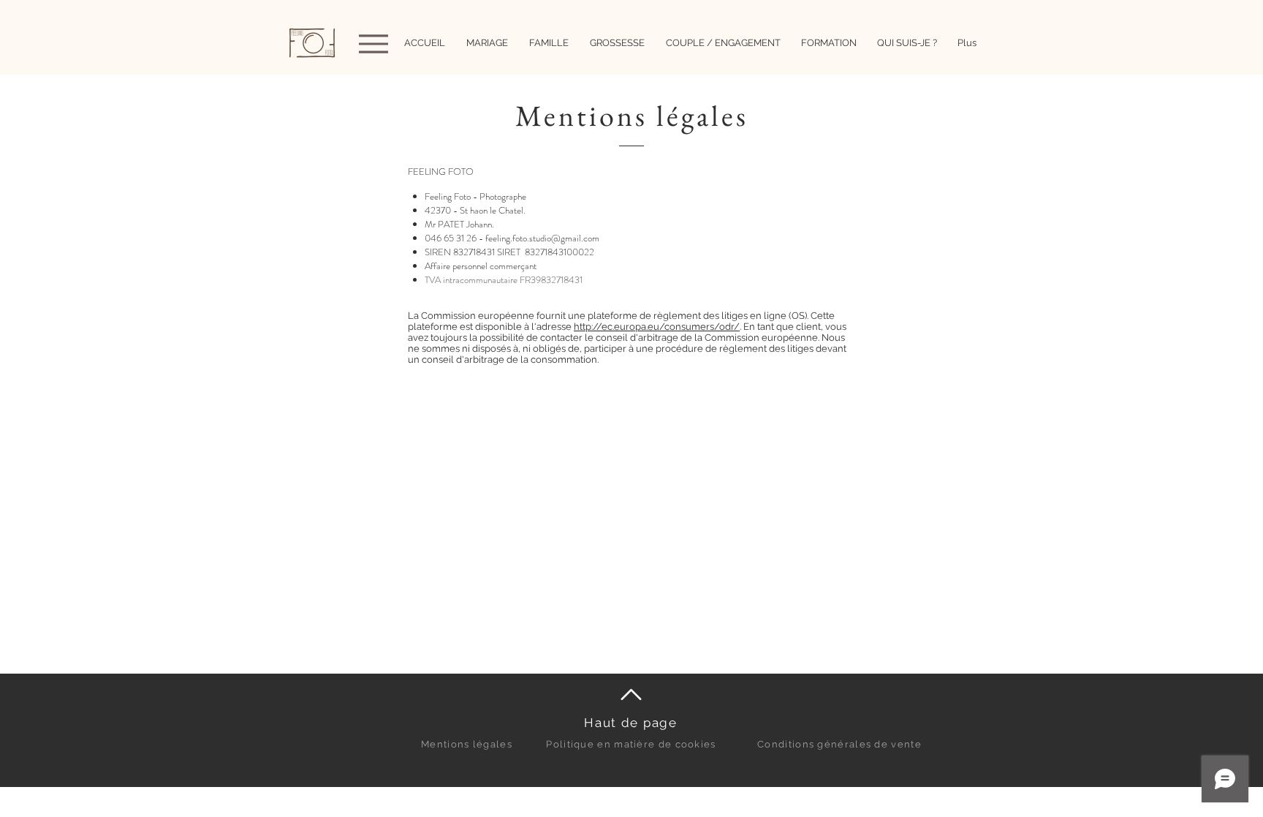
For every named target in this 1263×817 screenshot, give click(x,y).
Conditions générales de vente (839, 744)
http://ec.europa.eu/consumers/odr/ (657, 326)
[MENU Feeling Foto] (371, 43)
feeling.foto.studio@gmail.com (542, 238)
